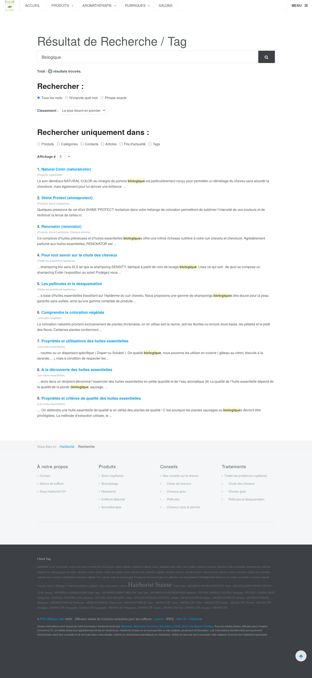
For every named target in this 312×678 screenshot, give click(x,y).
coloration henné (193, 572)
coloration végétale (154, 572)
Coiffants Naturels (113, 499)
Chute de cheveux (177, 483)
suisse (155, 566)
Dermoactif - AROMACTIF (80, 607)
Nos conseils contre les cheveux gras (114, 577)
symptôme (136, 566)
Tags (156, 143)
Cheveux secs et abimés (181, 507)
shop (107, 585)
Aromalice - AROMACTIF (51, 607)
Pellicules (171, 499)
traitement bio (253, 566)
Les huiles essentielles (238, 577)
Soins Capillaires (112, 475)
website (123, 585)
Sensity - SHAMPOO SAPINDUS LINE (66, 592)
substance (201, 566)
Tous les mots (51, 97)
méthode (147, 566)
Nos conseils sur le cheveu (181, 475)
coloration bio (138, 572)
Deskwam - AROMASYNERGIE (91, 602)
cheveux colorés (227, 572)
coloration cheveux (174, 572)
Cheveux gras (174, 491)
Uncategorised (206, 577)
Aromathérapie (97, 5)
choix (185, 566)
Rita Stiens (165, 626)
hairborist (43, 566)
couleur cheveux (210, 572)
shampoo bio (43, 572)
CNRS (177, 626)
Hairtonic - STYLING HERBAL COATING (209, 592)
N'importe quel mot (83, 97)
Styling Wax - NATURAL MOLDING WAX (60, 597)
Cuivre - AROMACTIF (183, 602)
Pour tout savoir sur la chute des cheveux (79, 255)
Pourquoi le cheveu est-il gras (149, 577)
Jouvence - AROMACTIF (214, 607)
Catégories (69, 143)
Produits (60, 5)
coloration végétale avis (248, 572)
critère (179, 566)
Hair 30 (181, 619)
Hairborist (67, 446)
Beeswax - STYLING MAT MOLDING (104, 597)
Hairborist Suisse (150, 584)
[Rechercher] (266, 57)
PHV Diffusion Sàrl (52, 619)
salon (102, 585)
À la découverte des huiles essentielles (76, 369)
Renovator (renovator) (61, 226)
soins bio (265, 566)
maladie (127, 566)
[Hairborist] (9, 5)
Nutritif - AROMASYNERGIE (187, 597)
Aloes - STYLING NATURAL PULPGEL (148, 597)
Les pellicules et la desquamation (71, 283)
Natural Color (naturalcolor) (66, 169)
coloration (82, 572)
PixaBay (208, 626)
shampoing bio (58, 572)
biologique (108, 566)
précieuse (211, 566)
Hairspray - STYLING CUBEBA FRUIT (254, 592)
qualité (192, 566)
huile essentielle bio (91, 566)
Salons (166, 5)
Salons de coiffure (52, 483)
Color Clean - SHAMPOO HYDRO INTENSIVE (199, 585)
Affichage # (46, 156)
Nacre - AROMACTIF (158, 602)
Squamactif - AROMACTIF (109, 607)
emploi (118, 566)
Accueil (32, 5)
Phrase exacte (115, 97)
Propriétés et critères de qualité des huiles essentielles (91, 398)
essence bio (74, 566)
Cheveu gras (235, 491)
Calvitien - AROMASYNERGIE (252, 597)
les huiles (71, 572)
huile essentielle (58, 566)
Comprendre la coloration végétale (72, 312)
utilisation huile (167, 566)
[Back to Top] (300, 655)
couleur (91, 572)
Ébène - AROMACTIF (207, 602)
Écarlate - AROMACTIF (232, 602)
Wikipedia (126, 626)
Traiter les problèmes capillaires (245, 475)
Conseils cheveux (46, 585)
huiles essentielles (237, 566)
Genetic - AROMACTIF (165, 607)
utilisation (222, 566)
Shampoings (109, 483)
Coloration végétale (259, 577)
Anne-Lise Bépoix (192, 626)
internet (115, 585)
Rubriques (135, 5)
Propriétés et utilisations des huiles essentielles (84, 341)
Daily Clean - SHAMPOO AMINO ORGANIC (112, 592)
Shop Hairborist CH (53, 491)
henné (127, 572)
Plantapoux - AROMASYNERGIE (55, 602)
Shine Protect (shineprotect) (67, 197)
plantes (99, 572)
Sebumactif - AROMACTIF (138, 607)
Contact (45, 475)
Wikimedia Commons (146, 626)
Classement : (47, 110)
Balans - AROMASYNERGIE (219, 597)
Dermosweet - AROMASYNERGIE (127, 602)
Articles (111, 143)
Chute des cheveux (239, 483)
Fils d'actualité (135, 143)
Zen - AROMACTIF (189, 607)
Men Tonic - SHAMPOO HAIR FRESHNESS (162, 592)
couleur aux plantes (113, 572)
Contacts (91, 143)
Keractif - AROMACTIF (258, 602)
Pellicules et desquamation (244, 499)
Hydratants (108, 491)
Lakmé (158, 619)
